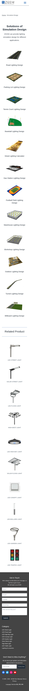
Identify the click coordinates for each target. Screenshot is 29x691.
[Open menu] (25, 3)
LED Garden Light (7, 639)
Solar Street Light (7, 641)
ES (17, 684)
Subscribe (21, 666)
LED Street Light (6, 630)
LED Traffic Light (6, 646)
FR (20, 684)
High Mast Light (6, 643)
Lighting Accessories (8, 648)
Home (4, 15)
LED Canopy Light (7, 636)
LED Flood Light (6, 632)
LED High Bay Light (7, 634)
